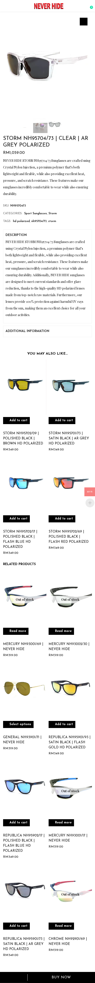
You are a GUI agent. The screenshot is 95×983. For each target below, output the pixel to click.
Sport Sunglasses (35, 213)
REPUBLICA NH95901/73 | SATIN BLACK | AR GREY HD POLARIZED (24, 944)
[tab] (47, 235)
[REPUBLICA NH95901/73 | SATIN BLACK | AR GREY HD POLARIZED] (24, 892)
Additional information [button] (27, 331)
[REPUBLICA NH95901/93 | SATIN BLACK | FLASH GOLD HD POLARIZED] (70, 691)
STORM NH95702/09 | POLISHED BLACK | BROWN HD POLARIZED (23, 438)
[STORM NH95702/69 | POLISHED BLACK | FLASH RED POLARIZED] (70, 485)
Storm (53, 213)
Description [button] (16, 235)
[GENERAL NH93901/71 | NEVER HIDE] (24, 691)
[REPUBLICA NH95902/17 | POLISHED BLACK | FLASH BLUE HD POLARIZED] (24, 789)
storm (52, 221)
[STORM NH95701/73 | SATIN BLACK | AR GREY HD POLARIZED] (70, 387)
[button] (89, 5)
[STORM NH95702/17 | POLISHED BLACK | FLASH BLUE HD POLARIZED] (24, 485)
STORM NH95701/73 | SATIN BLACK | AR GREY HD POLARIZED (69, 438)
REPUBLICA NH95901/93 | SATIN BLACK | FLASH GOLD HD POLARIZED (70, 742)
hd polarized (21, 221)
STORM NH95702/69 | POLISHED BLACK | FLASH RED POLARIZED (69, 537)
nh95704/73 (39, 221)
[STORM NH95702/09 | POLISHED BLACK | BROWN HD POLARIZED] (24, 387)
